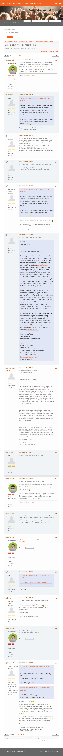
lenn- (8, 136)
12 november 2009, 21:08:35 (26, 537)
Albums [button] (26, 3)
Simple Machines (21, 751)
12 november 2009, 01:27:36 (26, 185)
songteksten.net (43, 265)
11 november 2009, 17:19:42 (26, 135)
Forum (39, 3)
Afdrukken (55, 55)
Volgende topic (53, 51)
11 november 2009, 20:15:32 (26, 161)
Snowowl (10, 186)
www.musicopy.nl (32, 329)
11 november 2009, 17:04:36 (26, 94)
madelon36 (10, 513)
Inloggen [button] (58, 3)
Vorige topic (43, 51)
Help (41, 751)
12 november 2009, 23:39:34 (26, 662)
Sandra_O (10, 663)
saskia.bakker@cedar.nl (29, 357)
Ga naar (38, 741)
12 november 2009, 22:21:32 (26, 628)
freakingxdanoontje (10, 369)
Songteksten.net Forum (9, 29)
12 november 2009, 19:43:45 (26, 478)
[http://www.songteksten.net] (10, 82)
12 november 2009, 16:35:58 (26, 367)
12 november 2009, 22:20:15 (26, 597)
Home (3, 3)
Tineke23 (10, 162)
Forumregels (47, 751)
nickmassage (11, 235)
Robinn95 (10, 95)
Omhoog (7, 734)
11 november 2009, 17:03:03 (26, 59)
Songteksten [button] (11, 3)
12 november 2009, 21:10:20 (26, 571)
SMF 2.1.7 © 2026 (11, 751)
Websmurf (10, 60)
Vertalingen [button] (19, 3)
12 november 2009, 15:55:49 (26, 234)
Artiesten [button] (33, 3)
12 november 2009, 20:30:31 (26, 513)
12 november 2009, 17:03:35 (26, 452)
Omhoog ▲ (55, 751)
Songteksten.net (29, 75)
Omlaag (7, 55)
